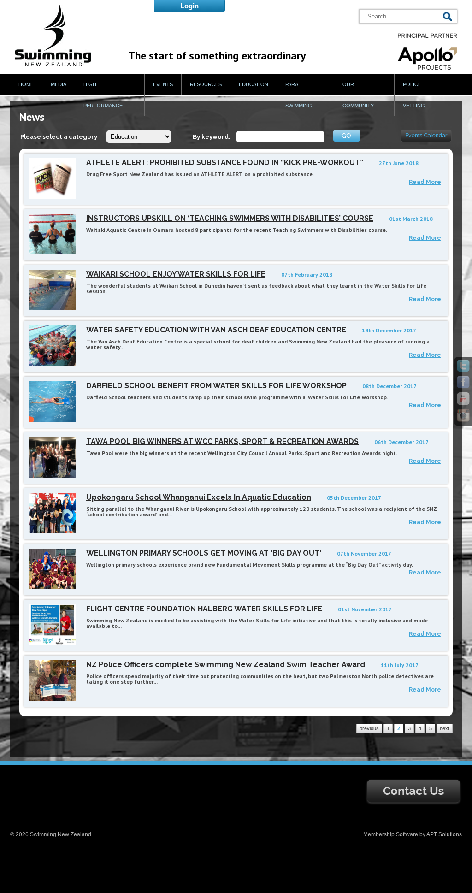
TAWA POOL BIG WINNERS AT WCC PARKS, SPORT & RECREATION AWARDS (222, 441)
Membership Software (390, 834)
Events (163, 84)
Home (26, 84)
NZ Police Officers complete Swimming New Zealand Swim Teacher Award (226, 664)
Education (253, 84)
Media (58, 84)
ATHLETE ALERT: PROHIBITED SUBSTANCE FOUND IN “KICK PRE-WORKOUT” (224, 162)
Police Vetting (414, 95)
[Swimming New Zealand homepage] (53, 64)
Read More (425, 182)
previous (369, 728)
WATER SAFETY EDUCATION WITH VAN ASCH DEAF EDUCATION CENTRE (216, 329)
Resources (206, 84)
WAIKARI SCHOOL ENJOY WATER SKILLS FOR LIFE (176, 274)
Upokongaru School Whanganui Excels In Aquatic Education (198, 497)
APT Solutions (444, 834)
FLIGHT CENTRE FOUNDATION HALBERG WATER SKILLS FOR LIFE (204, 608)
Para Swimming (298, 95)
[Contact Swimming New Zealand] (413, 803)
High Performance (103, 95)
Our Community (358, 95)
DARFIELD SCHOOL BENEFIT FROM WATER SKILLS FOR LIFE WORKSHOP (216, 385)
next (444, 728)
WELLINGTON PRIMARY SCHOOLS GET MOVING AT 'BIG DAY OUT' (203, 553)
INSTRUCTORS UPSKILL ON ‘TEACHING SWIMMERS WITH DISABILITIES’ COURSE (229, 218)
